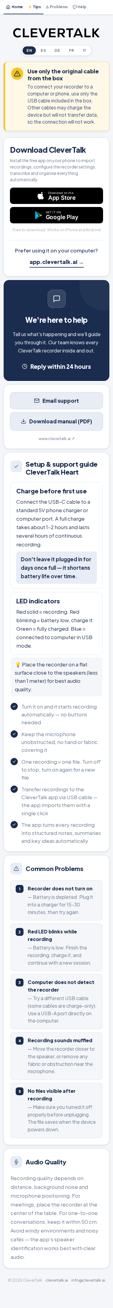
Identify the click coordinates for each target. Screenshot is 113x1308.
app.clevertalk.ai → (57, 261)
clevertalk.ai (57, 1280)
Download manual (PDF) (60, 421)
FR (71, 50)
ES (43, 50)
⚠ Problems (57, 7)
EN (29, 50)
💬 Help (79, 7)
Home (17, 7)
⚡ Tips (34, 7)
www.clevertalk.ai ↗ (57, 438)
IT (84, 50)
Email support (60, 400)
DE (57, 50)
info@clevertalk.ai (88, 1280)
